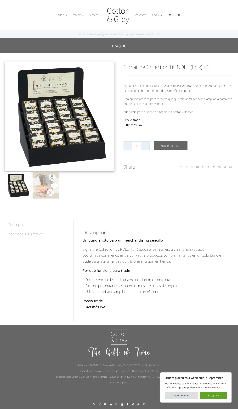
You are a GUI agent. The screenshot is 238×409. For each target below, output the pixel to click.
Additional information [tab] (25, 234)
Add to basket (170, 146)
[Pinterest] (213, 167)
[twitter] (94, 404)
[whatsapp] (138, 404)
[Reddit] (192, 167)
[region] (196, 387)
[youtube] (105, 404)
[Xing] (225, 167)
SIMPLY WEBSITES (131, 365)
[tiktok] (133, 404)
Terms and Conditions (119, 371)
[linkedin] (111, 404)
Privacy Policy (86, 371)
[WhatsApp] (202, 167)
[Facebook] (181, 167)
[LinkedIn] (197, 167)
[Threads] (122, 404)
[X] (186, 167)
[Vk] (219, 167)
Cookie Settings (181, 395)
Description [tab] (17, 224)
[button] (174, 15)
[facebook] (127, 404)
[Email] (230, 167)
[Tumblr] (208, 167)
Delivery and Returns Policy (145, 371)
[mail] (144, 404)
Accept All (213, 395)
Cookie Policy (101, 371)
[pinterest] (116, 404)
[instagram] (100, 404)
